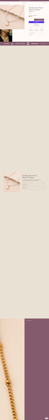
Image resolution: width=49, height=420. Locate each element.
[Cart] (45, 3)
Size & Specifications (32, 33)
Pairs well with (24, 188)
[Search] (42, 3)
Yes (33, 16)
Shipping (30, 34)
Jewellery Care (24, 186)
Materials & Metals (25, 184)
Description (24, 182)
